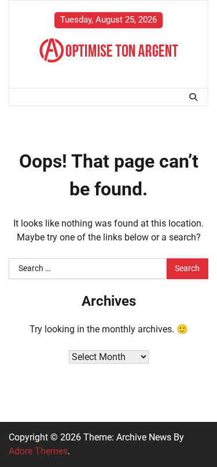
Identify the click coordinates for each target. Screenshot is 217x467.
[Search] (193, 97)
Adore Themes (38, 451)
